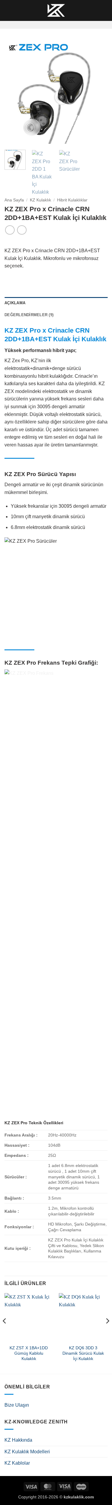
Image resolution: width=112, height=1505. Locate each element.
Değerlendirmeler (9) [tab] (28, 315)
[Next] (98, 92)
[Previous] (14, 92)
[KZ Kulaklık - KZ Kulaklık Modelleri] (56, 10)
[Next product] (9, 230)
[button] (8, 10)
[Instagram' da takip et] (55, 24)
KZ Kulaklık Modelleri (27, 1451)
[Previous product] (21, 230)
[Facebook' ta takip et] (48, 24)
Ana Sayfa (14, 200)
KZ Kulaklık (40, 200)
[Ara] (18, 10)
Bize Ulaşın (16, 1405)
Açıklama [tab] (14, 303)
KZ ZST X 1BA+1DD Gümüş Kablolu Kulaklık (29, 1353)
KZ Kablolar (17, 1463)
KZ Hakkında (18, 1440)
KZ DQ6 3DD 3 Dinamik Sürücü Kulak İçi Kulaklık (83, 1353)
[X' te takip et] (63, 24)
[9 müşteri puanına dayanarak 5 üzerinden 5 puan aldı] (56, 242)
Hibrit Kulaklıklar (72, 200)
